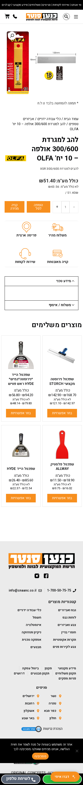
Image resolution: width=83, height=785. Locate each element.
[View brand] (16, 158)
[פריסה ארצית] (26, 227)
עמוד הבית (71, 118)
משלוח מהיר (57, 235)
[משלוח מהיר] (57, 227)
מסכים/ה (40, 756)
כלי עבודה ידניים (49, 118)
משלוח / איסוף (60, 305)
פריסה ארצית (26, 235)
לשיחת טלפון (18, 779)
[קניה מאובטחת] (57, 254)
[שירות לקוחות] (25, 254)
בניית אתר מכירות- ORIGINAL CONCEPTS (41, 772)
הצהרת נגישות (52, 728)
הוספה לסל (38, 206)
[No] (77, 751)
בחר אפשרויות (62, 413)
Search (66, 17)
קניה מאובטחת (57, 261)
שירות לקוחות (25, 261)
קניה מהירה (14, 206)
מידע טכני (63, 281)
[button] (76, 17)
